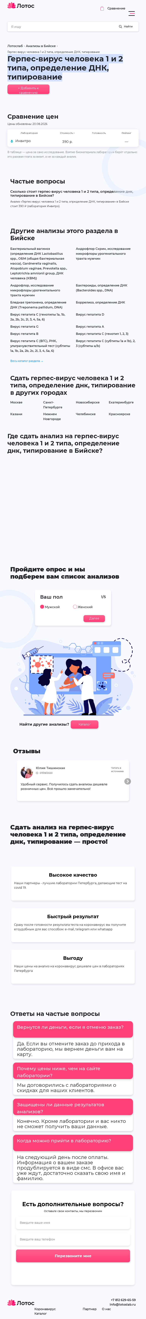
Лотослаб (15, 46)
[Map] (73, 504)
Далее (94, 618)
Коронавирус (45, 1309)
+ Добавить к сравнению (28, 90)
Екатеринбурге (121, 402)
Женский (85, 607)
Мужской (52, 607)
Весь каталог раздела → (26, 361)
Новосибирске (88, 402)
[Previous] (18, 781)
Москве (16, 402)
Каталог (85, 724)
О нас (106, 1309)
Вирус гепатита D (90, 314)
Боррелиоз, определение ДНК (100, 302)
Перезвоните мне (73, 1256)
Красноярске (119, 414)
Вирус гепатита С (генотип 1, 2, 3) (102, 334)
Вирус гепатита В (24, 334)
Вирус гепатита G (24, 326)
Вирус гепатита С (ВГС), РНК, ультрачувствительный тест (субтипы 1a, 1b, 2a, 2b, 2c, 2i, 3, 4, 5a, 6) (40, 346)
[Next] (127, 781)
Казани (16, 414)
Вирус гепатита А (90, 326)
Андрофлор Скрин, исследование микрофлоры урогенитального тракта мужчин (103, 253)
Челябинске (86, 414)
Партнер (90, 1309)
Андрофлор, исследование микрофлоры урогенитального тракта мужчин (35, 290)
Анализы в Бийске (41, 46)
